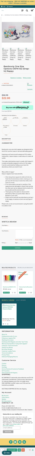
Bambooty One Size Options (9, 115)
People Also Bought (25, 267)
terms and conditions (8, 425)
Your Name (4, 225)
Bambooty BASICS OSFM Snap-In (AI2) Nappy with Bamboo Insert (10, 287)
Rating (3, 242)
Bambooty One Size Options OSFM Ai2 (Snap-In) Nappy (9, 319)
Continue (17, 248)
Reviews (5, 216)
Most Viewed (21, 300)
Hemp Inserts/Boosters (25, 287)
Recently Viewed (8, 300)
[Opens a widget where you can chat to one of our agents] (7, 453)
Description (6, 139)
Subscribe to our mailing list (12, 414)
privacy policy (16, 424)
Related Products (9, 267)
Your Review (5, 231)
